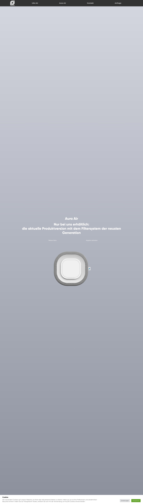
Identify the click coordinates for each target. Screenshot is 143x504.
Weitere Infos (52, 240)
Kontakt (90, 3)
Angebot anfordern (91, 240)
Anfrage (118, 3)
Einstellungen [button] (125, 500)
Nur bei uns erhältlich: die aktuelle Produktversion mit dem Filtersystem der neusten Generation (71, 228)
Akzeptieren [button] (135, 500)
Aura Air (62, 3)
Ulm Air (35, 3)
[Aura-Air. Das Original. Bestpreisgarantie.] (12, 3)
